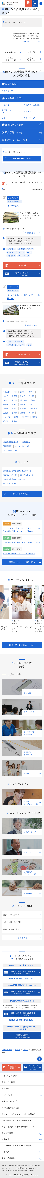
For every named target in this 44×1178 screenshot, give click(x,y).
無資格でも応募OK (32, 105)
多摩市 (14, 421)
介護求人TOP (7, 1050)
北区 (30, 404)
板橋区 (5, 409)
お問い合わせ (7, 1095)
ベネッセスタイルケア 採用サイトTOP (18, 1127)
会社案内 (5, 1089)
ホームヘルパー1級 (10, 450)
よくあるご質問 (8, 1082)
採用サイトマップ (9, 1101)
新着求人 (27, 111)
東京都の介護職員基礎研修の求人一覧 (17, 471)
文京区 (31, 392)
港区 (15, 392)
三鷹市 (5, 413)
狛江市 (5, 421)
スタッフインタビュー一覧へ (22, 645)
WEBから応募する (22, 265)
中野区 (5, 404)
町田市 (31, 413)
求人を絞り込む (11, 52)
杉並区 (14, 404)
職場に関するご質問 (11, 929)
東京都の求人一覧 (10, 475)
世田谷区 (23, 400)
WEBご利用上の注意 (10, 1108)
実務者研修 (7, 446)
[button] (5, 606)
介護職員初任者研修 (10, 442)
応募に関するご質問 (11, 915)
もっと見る (23, 938)
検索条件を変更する (22, 158)
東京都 (17, 1050)
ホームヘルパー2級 (22, 446)
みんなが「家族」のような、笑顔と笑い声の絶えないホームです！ (30, 215)
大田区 (14, 400)
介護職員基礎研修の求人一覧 (14, 479)
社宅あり (5, 105)
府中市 (14, 413)
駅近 (3, 118)
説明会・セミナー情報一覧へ (22, 562)
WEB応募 (28, 5)
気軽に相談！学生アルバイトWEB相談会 (19, 554)
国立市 (34, 417)
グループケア (29, 118)
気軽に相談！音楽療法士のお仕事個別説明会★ (21, 542)
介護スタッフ (7, 91)
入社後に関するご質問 (12, 922)
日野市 (16, 417)
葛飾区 (25, 1050)
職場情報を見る (31, 233)
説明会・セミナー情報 (11, 59)
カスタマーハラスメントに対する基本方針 (19, 1114)
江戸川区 (23, 409)
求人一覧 (31, 52)
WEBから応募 (12, 1067)
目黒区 (5, 400)
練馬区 (14, 409)
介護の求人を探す (9, 1076)
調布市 (22, 413)
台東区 (5, 396)
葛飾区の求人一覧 (27, 475)
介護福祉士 (26, 442)
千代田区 (6, 392)
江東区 (22, 396)
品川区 (31, 396)
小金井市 (6, 417)
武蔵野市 (33, 409)
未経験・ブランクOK (9, 111)
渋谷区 (32, 400)
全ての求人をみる (10, 483)
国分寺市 (25, 417)
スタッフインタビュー (31, 59)
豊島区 (22, 404)
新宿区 (22, 392)
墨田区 (14, 396)
